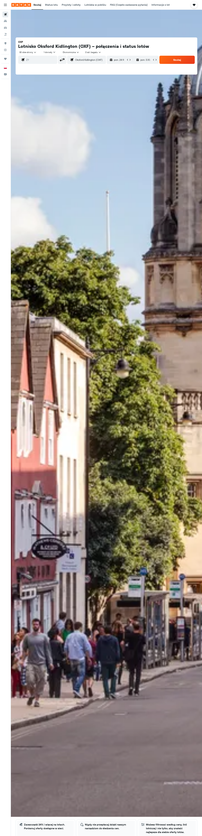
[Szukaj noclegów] (5, 21)
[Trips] (5, 59)
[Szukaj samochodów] (5, 28)
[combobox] (28, 52)
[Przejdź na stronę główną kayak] (21, 5)
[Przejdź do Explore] (5, 43)
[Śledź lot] (5, 50)
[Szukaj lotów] (5, 14)
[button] (5, 4)
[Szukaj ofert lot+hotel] (5, 34)
